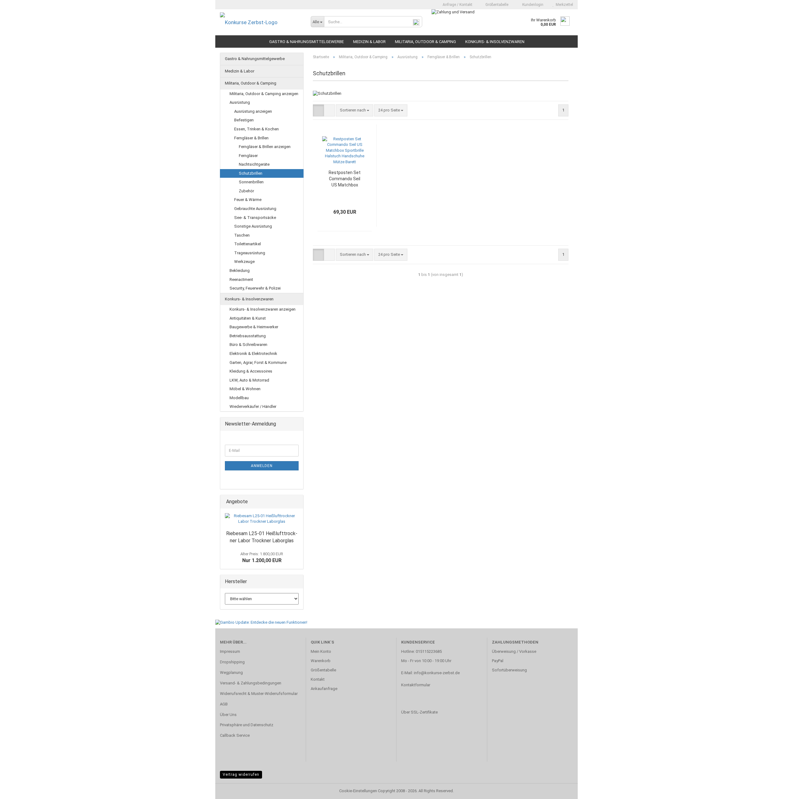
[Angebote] (297, 501)
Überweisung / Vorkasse (514, 651)
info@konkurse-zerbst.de (437, 672)
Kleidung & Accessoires (251, 371)
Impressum (230, 651)
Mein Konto (321, 651)
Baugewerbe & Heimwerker (254, 327)
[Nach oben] (776, 789)
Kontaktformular (415, 685)
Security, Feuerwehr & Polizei (255, 288)
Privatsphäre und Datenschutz (246, 725)
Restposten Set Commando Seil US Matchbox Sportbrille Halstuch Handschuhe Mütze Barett (344, 179)
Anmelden (262, 466)
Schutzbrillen (250, 173)
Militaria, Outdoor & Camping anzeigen (264, 93)
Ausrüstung (240, 102)
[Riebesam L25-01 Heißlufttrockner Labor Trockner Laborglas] (262, 519)
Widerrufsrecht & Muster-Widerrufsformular (259, 693)
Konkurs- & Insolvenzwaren (494, 41)
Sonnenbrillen (251, 182)
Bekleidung (240, 270)
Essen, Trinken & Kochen (256, 129)
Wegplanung (231, 672)
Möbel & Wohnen (245, 388)
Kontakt (318, 679)
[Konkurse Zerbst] (260, 22)
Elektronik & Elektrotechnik (253, 353)
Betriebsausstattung (248, 336)
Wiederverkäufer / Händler (253, 406)
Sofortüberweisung (509, 670)
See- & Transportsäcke (255, 217)
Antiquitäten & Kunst (248, 318)
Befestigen (244, 120)
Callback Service (235, 735)
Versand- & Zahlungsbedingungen (250, 683)
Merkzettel (563, 4)
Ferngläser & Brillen (251, 138)
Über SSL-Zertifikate (419, 712)
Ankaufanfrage (324, 688)
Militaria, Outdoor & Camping (425, 41)
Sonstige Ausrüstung (253, 226)
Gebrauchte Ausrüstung (255, 208)
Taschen (242, 235)
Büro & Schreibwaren (248, 344)
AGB (224, 704)
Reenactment (241, 279)
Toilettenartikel (247, 244)
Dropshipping (232, 662)
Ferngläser (248, 155)
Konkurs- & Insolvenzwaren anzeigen (263, 309)
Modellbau (239, 397)
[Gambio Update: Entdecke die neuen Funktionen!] (261, 622)
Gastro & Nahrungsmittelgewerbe (306, 41)
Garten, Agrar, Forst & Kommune (258, 362)
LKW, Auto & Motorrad (249, 380)
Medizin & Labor (369, 41)
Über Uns (228, 714)
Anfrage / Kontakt (457, 4)
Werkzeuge (244, 261)
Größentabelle (496, 4)
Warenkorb (321, 660)
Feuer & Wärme (247, 199)
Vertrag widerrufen (241, 774)
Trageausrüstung (249, 253)
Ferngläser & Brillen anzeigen (265, 146)
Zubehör (246, 191)
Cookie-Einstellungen (358, 790)
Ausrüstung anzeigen (253, 111)
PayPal (497, 660)
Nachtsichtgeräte (254, 164)
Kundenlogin (531, 4)
